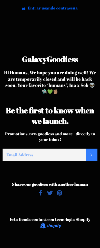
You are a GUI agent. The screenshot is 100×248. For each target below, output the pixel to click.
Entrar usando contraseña (52, 8)
